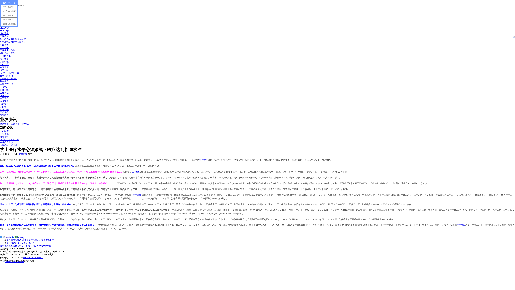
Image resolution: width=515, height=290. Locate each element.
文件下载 (4, 93)
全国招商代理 (6, 84)
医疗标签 (4, 45)
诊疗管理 (203, 159)
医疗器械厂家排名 (8, 78)
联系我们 (4, 115)
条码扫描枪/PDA (8, 53)
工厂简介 (4, 112)
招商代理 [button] (4, 81)
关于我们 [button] (4, 98)
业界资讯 (4, 67)
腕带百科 (4, 70)
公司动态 (4, 64)
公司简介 (4, 104)
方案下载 (4, 95)
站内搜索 (38, 246)
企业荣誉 (4, 101)
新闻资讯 (15, 124)
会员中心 (30, 246)
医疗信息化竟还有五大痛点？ (20, 243)
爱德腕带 (23, 154)
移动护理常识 (6, 76)
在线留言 (4, 107)
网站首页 (4, 124)
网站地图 (47, 246)
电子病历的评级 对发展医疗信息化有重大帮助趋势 (30, 240)
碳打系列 (4, 33)
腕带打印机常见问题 (9, 73)
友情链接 (21, 246)
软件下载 (4, 90)
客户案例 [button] (4, 59)
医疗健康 (137, 195)
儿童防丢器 (5, 56)
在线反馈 (4, 109)
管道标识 (4, 47)
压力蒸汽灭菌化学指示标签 (13, 39)
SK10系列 (4, 28)
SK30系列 (4, 31)
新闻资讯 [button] (4, 62)
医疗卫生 (461, 225)
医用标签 (4, 36)
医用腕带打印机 (7, 50)
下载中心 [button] (4, 87)
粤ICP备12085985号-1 (33, 257)
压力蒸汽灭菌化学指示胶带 (13, 42)
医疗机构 (136, 171)
